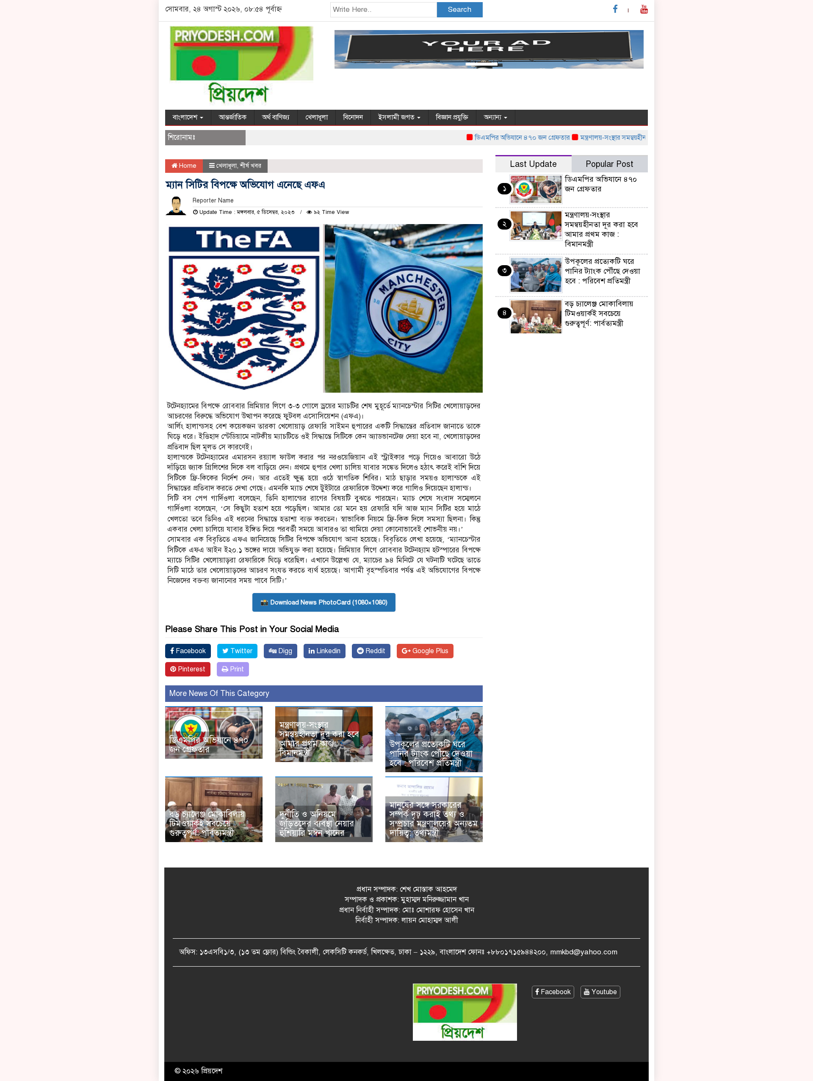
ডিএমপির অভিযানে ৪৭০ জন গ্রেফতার (501, 137)
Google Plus (429, 651)
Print (236, 669)
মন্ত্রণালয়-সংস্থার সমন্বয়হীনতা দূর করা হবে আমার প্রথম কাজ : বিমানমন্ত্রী (319, 739)
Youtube (603, 992)
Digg (284, 651)
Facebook (190, 651)
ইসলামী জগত (397, 117)
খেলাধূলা (316, 117)
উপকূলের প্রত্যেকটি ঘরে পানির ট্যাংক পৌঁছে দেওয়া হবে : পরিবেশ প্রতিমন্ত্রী (431, 753)
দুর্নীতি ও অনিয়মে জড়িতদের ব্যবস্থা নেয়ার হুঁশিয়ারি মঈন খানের (316, 823)
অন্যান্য (493, 117)
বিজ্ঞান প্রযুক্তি (452, 117)
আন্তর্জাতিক (232, 117)
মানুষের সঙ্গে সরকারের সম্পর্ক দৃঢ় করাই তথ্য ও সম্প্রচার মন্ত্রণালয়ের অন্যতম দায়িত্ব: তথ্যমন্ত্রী (434, 819)
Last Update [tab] (533, 164)
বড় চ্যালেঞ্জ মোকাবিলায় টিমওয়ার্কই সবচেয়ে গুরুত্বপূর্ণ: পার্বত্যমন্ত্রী (207, 823)
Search (459, 9)
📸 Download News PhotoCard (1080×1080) (323, 602)
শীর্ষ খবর (250, 165)
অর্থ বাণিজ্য (276, 117)
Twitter (240, 651)
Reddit (374, 651)
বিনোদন (353, 117)
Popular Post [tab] (609, 164)
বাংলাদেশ (186, 117)
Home (186, 165)
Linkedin (327, 651)
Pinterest (190, 669)
